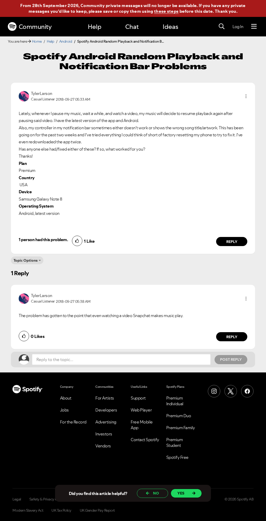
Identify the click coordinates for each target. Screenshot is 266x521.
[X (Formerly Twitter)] (230, 391)
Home (37, 41)
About (65, 398)
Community (35, 26)
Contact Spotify (145, 439)
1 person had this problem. (43, 239)
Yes (180, 493)
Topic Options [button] (26, 260)
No (156, 493)
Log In (237, 26)
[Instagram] (214, 391)
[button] (246, 96)
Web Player (141, 410)
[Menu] (254, 26)
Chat (132, 26)
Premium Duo (178, 416)
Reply (231, 241)
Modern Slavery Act (27, 510)
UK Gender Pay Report (97, 510)
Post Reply (231, 359)
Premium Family (180, 427)
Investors (103, 434)
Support (138, 398)
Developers (106, 410)
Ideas (170, 26)
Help (94, 26)
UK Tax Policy (61, 510)
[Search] (221, 26)
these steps (166, 11)
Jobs (64, 410)
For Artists (104, 398)
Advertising (105, 422)
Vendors (103, 446)
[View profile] (24, 96)
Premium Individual (174, 401)
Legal (16, 499)
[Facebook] (247, 391)
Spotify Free (177, 457)
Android (65, 41)
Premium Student (174, 442)
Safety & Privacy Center (47, 499)
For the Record (73, 422)
